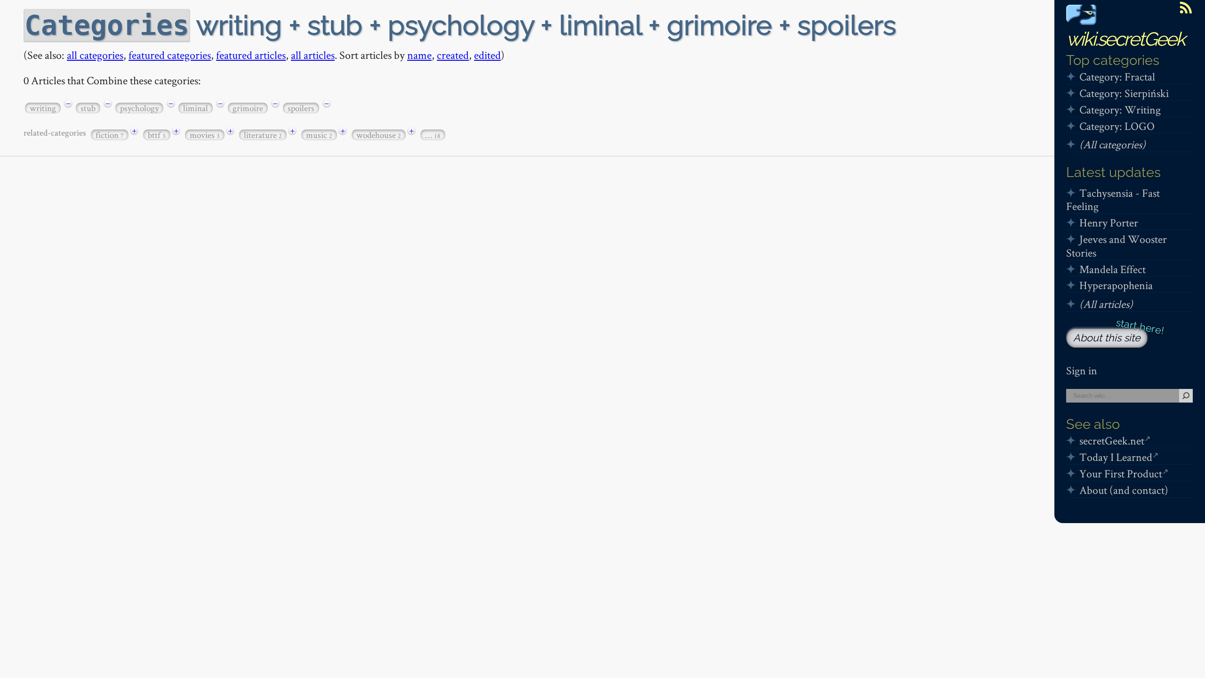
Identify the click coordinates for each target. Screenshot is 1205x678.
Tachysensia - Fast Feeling (1113, 200)
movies (205, 134)
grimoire (248, 108)
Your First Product (1120, 473)
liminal (195, 108)
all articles (313, 55)
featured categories (170, 55)
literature (263, 134)
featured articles (251, 55)
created (453, 55)
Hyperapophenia (1116, 285)
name (419, 55)
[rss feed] (1185, 7)
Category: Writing (1120, 109)
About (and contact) (1123, 490)
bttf (157, 134)
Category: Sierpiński (1124, 93)
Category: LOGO (1117, 126)
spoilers (301, 108)
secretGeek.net (1111, 440)
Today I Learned (1115, 457)
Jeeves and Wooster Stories (1116, 246)
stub (88, 108)
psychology (139, 108)
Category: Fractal (1117, 76)
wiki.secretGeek (1125, 39)
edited (487, 55)
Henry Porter (1108, 222)
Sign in (1081, 370)
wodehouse (378, 134)
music (319, 134)
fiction (110, 134)
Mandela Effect (1112, 269)
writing (43, 108)
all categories (95, 55)
